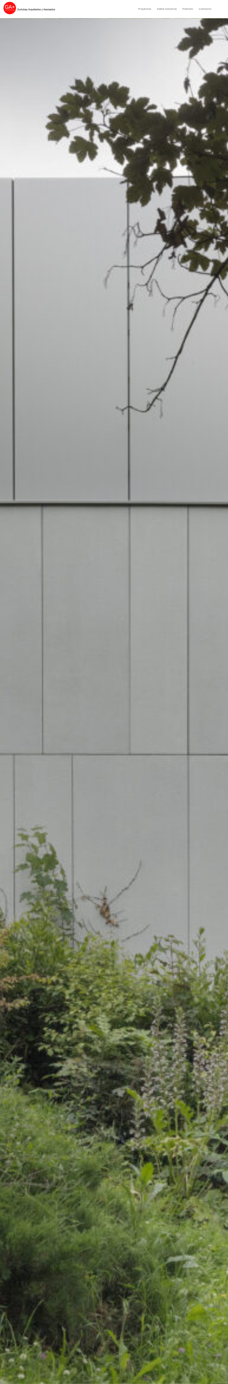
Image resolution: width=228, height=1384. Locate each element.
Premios (187, 9)
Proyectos (144, 9)
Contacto (205, 9)
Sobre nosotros (167, 9)
